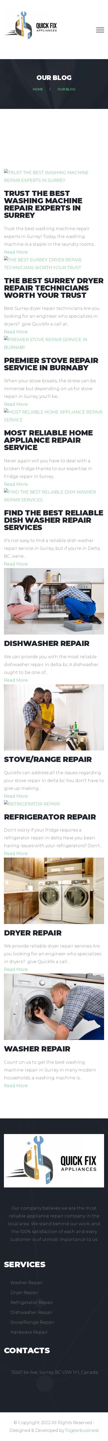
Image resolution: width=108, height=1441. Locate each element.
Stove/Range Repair (32, 1322)
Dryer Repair (24, 1292)
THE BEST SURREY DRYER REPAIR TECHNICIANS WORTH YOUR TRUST (53, 288)
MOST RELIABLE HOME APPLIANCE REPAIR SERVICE (48, 440)
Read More (16, 252)
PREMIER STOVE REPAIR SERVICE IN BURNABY (51, 364)
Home (38, 89)
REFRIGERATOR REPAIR (50, 816)
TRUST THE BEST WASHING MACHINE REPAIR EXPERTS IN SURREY (43, 204)
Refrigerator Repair (31, 1302)
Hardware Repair (29, 1332)
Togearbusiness (82, 1430)
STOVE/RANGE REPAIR (48, 759)
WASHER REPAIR (37, 1048)
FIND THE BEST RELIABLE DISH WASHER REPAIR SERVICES (53, 520)
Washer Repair (26, 1282)
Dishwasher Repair (31, 1312)
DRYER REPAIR (32, 932)
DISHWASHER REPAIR (46, 643)
